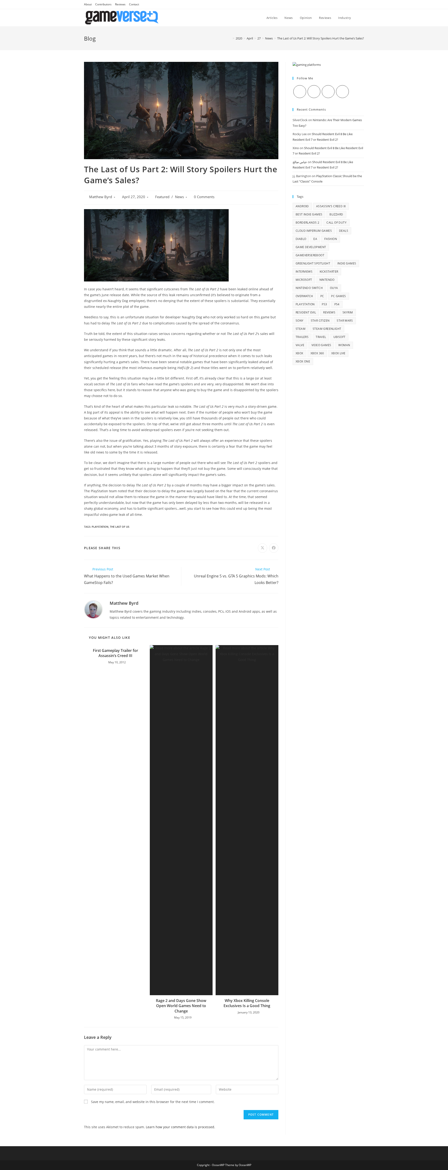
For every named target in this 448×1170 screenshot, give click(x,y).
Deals (343, 231)
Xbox (299, 353)
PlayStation (100, 526)
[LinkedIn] (342, 91)
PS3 (324, 304)
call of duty (336, 223)
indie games (346, 263)
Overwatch (304, 296)
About (88, 4)
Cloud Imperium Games (314, 231)
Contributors (103, 4)
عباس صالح (300, 162)
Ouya (334, 288)
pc (322, 296)
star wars (345, 321)
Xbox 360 (317, 353)
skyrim (348, 312)
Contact (134, 4)
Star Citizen (320, 321)
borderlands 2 (307, 223)
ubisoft (339, 337)
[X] (299, 91)
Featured (162, 197)
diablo (301, 239)
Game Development (311, 247)
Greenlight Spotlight (313, 263)
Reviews (120, 4)
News (179, 197)
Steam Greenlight (327, 329)
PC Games (338, 296)
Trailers (302, 337)
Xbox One (303, 361)
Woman (344, 345)
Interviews (304, 272)
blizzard (336, 214)
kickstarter (329, 272)
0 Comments (204, 197)
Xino (296, 148)
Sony (300, 321)
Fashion (330, 239)
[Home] (230, 38)
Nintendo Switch (309, 288)
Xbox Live (338, 353)
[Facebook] (314, 91)
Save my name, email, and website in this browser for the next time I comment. (153, 1102)
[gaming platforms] (307, 64)
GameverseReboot (310, 255)
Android (302, 206)
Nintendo (327, 280)
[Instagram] (328, 91)
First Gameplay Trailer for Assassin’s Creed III (115, 653)
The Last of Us (119, 526)
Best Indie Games (309, 214)
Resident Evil (306, 312)
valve (300, 345)
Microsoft (304, 280)
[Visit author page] (93, 609)
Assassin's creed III (331, 206)
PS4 (337, 304)
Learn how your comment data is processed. (180, 1127)
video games (321, 345)
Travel (321, 337)
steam (300, 329)
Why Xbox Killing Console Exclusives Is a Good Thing (247, 1003)
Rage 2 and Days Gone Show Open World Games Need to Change (181, 1006)
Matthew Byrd (100, 197)
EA (315, 239)
